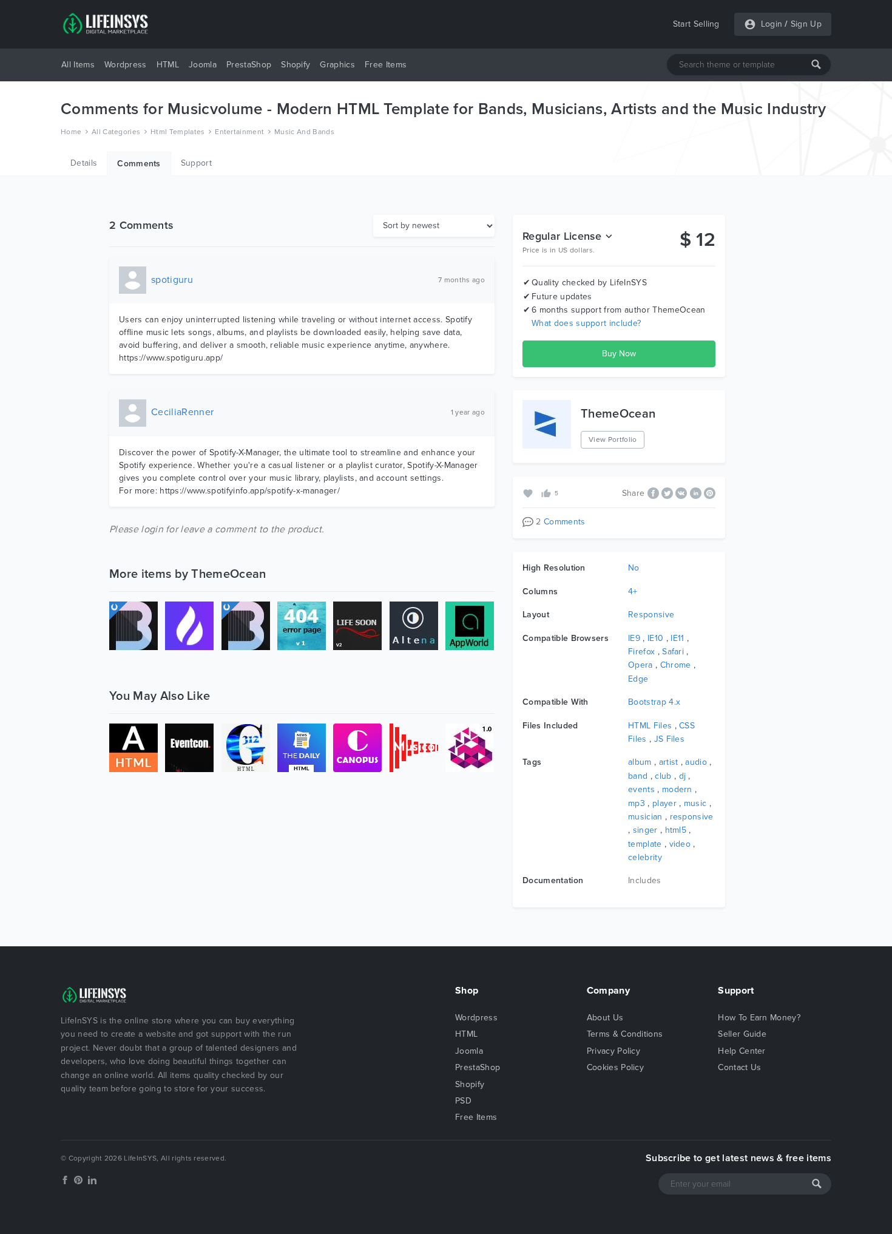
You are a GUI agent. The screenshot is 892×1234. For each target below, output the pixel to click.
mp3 (636, 803)
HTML (168, 64)
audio (696, 762)
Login (772, 24)
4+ (633, 591)
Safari (673, 651)
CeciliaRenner (182, 412)
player (664, 803)
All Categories (116, 131)
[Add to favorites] (529, 492)
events (641, 789)
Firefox (641, 651)
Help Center (742, 1051)
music (695, 803)
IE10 (655, 638)
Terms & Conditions (625, 1034)
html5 (676, 830)
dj (682, 776)
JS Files (669, 739)
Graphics (337, 64)
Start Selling (696, 24)
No (634, 568)
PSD (463, 1101)
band (637, 776)
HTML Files (650, 725)
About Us (605, 1017)
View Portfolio (613, 439)
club (663, 776)
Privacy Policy (613, 1051)
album (640, 762)
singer (645, 830)
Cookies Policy (615, 1067)
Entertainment (239, 131)
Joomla (203, 64)
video (680, 844)
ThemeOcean (618, 414)
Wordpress (125, 64)
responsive (692, 817)
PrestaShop (248, 64)
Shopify (295, 64)
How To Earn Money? (759, 1017)
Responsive (651, 614)
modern (677, 789)
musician (645, 817)
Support (196, 163)
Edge (638, 679)
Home (71, 131)
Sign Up (806, 24)
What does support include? (586, 323)
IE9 (634, 638)
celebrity (645, 857)
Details (83, 163)
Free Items (386, 64)
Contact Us (739, 1067)
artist (668, 762)
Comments (139, 163)
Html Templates (177, 131)
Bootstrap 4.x (654, 702)
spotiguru (172, 280)
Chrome (675, 665)
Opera (640, 665)
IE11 (677, 638)
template (645, 844)
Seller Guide (742, 1034)
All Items (78, 64)
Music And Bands (304, 131)
